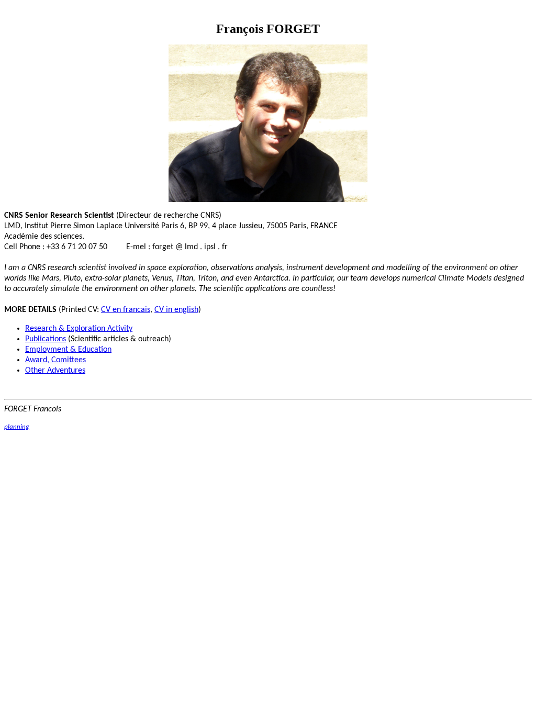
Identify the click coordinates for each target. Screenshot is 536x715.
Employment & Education (68, 349)
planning (16, 426)
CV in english (176, 310)
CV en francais (125, 310)
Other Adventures (55, 370)
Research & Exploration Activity (78, 329)
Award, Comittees (55, 360)
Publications (45, 339)
